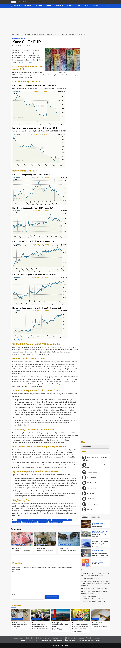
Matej (35, 628)
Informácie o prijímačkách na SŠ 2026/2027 (93, 466)
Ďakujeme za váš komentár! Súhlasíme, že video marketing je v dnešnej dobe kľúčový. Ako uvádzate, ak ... (95, 583)
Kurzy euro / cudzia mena (102, 531)
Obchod (79, 5)
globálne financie (36, 520)
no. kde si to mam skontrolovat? (96, 601)
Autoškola (55, 638)
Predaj (54, 618)
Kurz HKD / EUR (17, 548)
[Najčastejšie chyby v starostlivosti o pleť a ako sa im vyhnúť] (60, 615)
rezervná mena (67, 520)
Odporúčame (100, 523)
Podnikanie (38, 5)
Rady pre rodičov (91, 488)
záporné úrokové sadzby (56, 522)
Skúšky (98, 640)
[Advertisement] (60, 20)
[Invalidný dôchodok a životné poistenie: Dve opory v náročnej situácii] (40, 615)
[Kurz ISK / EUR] (69, 539)
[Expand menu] (32, 5)
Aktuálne (94, 531)
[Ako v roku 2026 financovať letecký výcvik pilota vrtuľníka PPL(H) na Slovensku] (86, 544)
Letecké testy (47, 638)
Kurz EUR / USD (91, 482)
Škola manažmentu (58, 640)
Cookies (38, 638)
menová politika (57, 520)
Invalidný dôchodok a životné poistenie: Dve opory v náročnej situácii (39, 624)
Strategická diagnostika (97, 562)
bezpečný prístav (21, 520)
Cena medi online (91, 472)
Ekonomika (27, 5)
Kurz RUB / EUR (41, 548)
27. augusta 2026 (17, 628)
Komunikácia (90, 493)
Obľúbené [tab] (85, 517)
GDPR (32, 638)
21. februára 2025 (26, 550)
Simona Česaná (77, 630)
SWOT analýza (96, 564)
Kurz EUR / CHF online (25, 62)
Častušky (89, 509)
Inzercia (15, 638)
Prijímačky (89, 638)
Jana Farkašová (17, 626)
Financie (70, 5)
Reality (61, 638)
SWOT (36, 640)
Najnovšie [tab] (96, 517)
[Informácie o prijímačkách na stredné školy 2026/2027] (86, 554)
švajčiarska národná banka (29, 522)
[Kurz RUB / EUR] (45, 539)
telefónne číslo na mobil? (94, 578)
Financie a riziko (36, 618)
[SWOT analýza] (86, 563)
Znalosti (95, 5)
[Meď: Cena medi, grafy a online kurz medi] (86, 525)
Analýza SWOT (90, 498)
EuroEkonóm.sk (17, 45)
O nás (27, 638)
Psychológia (95, 618)
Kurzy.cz (19, 340)
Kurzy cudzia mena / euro (18, 38)
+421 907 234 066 (22, 1)
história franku (47, 520)
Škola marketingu (70, 640)
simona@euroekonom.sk (35, 1)
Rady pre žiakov (91, 477)
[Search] (109, 5)
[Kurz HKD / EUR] (22, 539)
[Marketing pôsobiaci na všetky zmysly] (100, 615)
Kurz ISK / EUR (63, 548)
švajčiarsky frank (43, 522)
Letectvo (94, 539)
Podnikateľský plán (92, 504)
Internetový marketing (18, 618)
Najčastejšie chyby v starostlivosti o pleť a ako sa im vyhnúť (60, 624)
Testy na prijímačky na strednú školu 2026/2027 (95, 459)
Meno (14, 594)
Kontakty (21, 638)
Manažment (59, 5)
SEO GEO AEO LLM (70, 638)
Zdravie (31, 640)
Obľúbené (94, 523)
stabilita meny (16, 522)
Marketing (49, 5)
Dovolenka (91, 640)
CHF (29, 520)
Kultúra (79, 640)
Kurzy (87, 5)
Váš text (14, 572)
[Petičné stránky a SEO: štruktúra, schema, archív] (20, 615)
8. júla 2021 (25, 45)
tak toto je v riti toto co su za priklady (96, 588)
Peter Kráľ (96, 626)
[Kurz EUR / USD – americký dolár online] (86, 534)
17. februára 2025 (72, 550)
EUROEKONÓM (17, 5)
